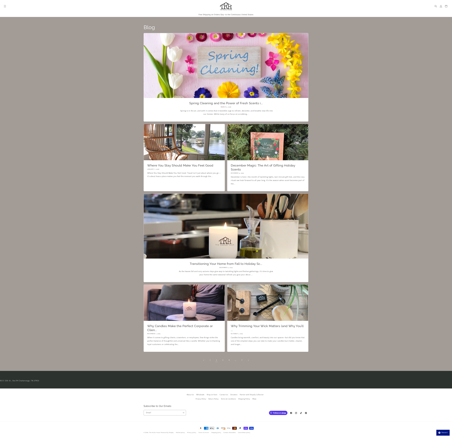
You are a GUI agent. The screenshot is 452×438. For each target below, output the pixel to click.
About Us (190, 395)
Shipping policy (216, 432)
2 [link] (216, 360)
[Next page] (248, 360)
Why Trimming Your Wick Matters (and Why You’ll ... (267, 328)
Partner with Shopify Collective (252, 395)
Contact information (229, 432)
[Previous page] (203, 360)
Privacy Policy (201, 399)
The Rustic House (154, 432)
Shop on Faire (212, 395)
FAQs (254, 399)
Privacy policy (191, 432)
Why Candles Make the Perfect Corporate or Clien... (180, 328)
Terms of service (203, 432)
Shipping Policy (244, 399)
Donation (234, 395)
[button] (5, 6)
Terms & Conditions (228, 399)
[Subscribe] (183, 412)
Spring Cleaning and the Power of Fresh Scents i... (226, 103)
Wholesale (200, 395)
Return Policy (213, 399)
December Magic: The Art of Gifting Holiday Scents (263, 167)
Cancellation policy (244, 432)
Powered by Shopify (167, 432)
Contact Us (224, 395)
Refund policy (180, 432)
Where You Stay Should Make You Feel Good (180, 165)
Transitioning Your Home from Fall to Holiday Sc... (226, 264)
